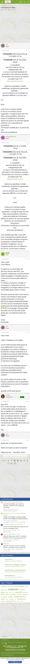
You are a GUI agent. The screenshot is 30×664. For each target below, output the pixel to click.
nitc (3, 10)
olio (13, 592)
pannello (25, 592)
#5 (28, 401)
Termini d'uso (11, 642)
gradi (2, 590)
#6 (28, 440)
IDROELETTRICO (7, 531)
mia (7, 592)
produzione (4, 597)
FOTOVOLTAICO (7, 541)
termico (3, 601)
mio (10, 592)
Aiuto (24, 642)
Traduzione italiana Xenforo (7, 655)
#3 (28, 259)
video (22, 601)
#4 (28, 332)
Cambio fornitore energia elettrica (13, 502)
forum (12, 586)
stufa (11, 599)
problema (25, 594)
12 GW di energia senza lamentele (13, 524)
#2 (28, 142)
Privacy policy (18, 642)
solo (7, 599)
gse (6, 590)
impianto (13, 589)
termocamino (11, 601)
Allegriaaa (6, 543)
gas (27, 586)
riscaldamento (20, 597)
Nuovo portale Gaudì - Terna (11, 534)
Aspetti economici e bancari (10, 511)
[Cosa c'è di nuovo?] (24, 1)
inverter (22, 590)
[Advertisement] (15, 26)
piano (8, 594)
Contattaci (3, 642)
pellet (3, 594)
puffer (10, 597)
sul (15, 599)
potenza (19, 594)
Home (2, 643)
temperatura (21, 599)
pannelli (18, 592)
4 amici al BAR (6, 551)
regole (18, 601)
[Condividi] (26, 51)
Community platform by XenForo (14, 653)
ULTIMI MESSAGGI (7, 499)
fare (8, 586)
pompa (13, 594)
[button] (2, 640)
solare (3, 599)
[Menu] (2, 2)
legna (3, 592)
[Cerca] (28, 1)
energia (3, 586)
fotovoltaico (20, 586)
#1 (28, 50)
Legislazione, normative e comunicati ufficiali (14, 522)
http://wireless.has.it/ (15, 81)
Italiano (7, 640)
